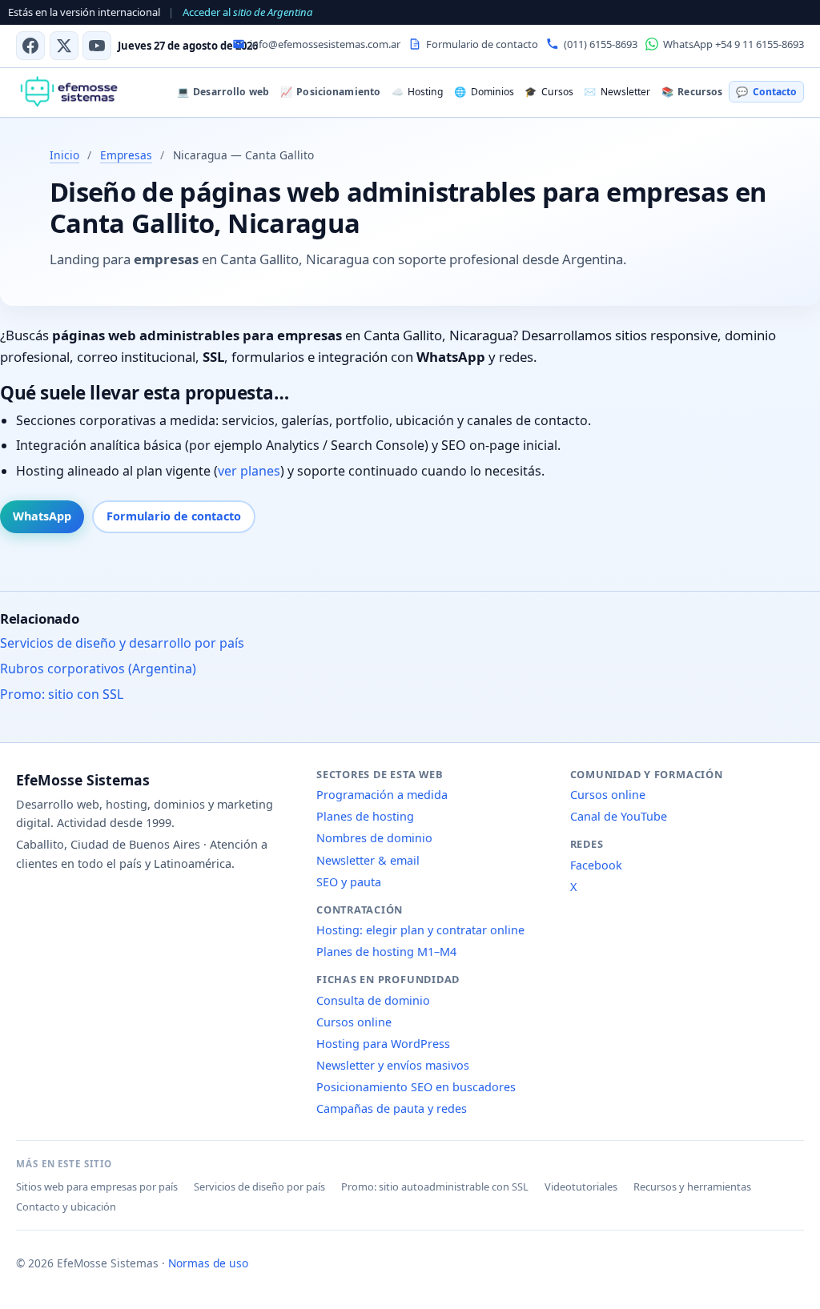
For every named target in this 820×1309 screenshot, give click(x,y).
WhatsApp (42, 516)
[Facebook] (30, 45)
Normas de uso (208, 1263)
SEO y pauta (348, 881)
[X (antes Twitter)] (64, 45)
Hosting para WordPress (383, 1043)
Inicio (64, 155)
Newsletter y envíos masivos (392, 1065)
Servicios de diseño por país (259, 1186)
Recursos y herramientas (692, 1186)
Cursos (549, 91)
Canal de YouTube (618, 816)
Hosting (417, 91)
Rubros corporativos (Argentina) (98, 668)
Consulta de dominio (373, 1000)
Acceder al (247, 12)
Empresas (126, 155)
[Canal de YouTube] (96, 45)
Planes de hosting (365, 816)
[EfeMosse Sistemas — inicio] (68, 92)
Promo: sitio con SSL (61, 694)
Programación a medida (382, 794)
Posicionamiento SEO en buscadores (416, 1086)
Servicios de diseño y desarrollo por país (122, 643)
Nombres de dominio (374, 837)
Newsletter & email (368, 860)
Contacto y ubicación (66, 1206)
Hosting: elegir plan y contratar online (420, 930)
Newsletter (616, 91)
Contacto (766, 91)
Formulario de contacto (174, 516)
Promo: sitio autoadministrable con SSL (435, 1186)
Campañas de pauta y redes (391, 1108)
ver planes (249, 471)
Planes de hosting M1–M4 (386, 951)
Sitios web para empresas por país (97, 1186)
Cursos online (354, 1022)
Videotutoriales (581, 1186)
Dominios (483, 91)
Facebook (596, 865)
